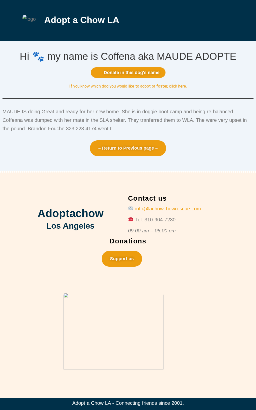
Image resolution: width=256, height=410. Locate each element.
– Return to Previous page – (128, 148)
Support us (122, 258)
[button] (185, 20)
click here (177, 86)
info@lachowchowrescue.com (168, 208)
